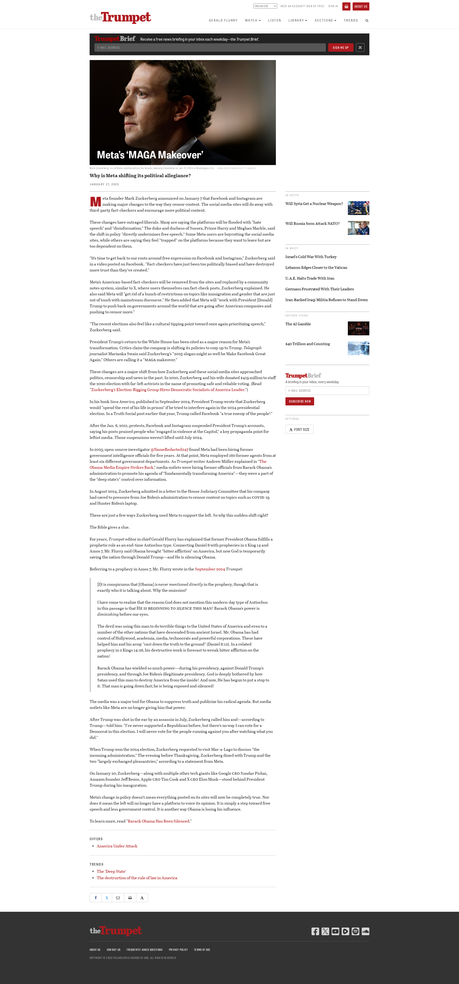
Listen (274, 20)
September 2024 (210, 569)
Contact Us (113, 950)
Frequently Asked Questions (145, 950)
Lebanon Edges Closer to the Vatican (316, 267)
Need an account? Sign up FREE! (303, 6)
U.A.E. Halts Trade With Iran (309, 278)
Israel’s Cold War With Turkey (311, 256)
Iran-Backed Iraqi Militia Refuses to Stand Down (326, 299)
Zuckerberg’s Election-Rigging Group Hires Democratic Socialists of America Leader (167, 389)
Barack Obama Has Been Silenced (158, 821)
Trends (351, 20)
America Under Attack (117, 846)
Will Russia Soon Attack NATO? (312, 223)
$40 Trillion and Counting (307, 343)
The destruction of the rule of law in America (137, 878)
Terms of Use (202, 950)
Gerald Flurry (223, 20)
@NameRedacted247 (169, 449)
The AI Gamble (298, 323)
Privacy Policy (178, 950)
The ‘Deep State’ (111, 871)
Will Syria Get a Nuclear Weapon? (314, 203)
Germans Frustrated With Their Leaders (319, 289)
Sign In (333, 6)
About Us (361, 6)
